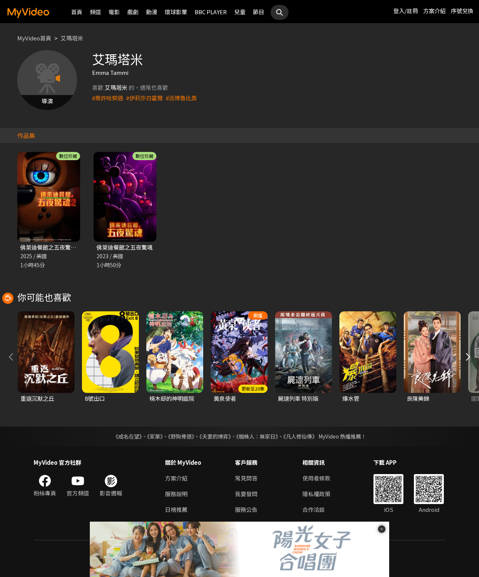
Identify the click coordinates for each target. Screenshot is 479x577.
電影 (114, 12)
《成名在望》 (127, 436)
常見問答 (246, 478)
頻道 (95, 12)
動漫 (151, 12)
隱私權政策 (316, 494)
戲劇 (132, 12)
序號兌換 (462, 11)
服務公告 (246, 509)
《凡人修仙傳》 (300, 436)
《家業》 (155, 436)
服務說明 (176, 494)
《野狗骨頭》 (181, 436)
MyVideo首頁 (34, 38)
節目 (258, 12)
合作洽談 (313, 509)
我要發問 (246, 494)
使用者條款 (316, 478)
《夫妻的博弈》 (215, 436)
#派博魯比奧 (181, 98)
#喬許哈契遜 (107, 98)
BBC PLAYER (211, 12)
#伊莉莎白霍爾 (144, 98)
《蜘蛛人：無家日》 (257, 436)
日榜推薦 (176, 509)
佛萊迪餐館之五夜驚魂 (125, 247)
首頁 (76, 12)
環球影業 (176, 12)
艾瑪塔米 (72, 38)
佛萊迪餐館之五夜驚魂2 (49, 247)
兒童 (239, 12)
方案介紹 (434, 11)
